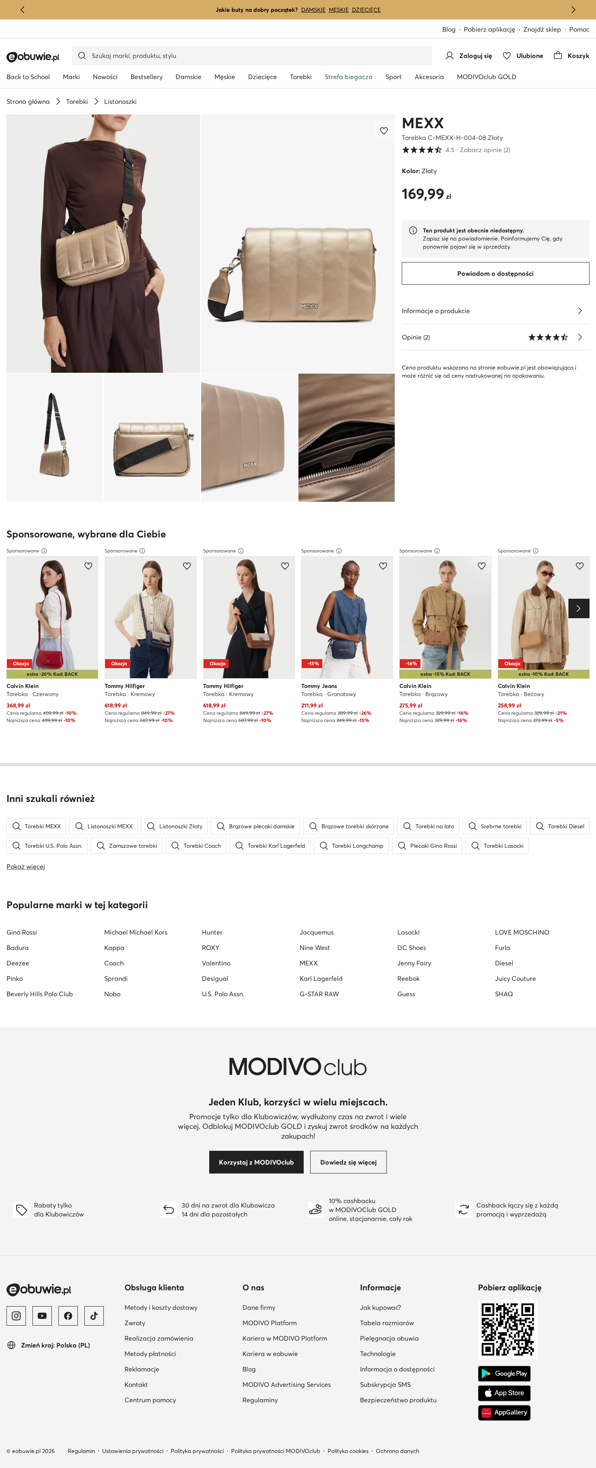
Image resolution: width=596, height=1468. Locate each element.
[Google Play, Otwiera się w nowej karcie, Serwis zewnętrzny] (504, 1374)
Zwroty (174, 1322)
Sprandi (116, 978)
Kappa (114, 948)
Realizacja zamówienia (180, 1338)
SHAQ (504, 994)
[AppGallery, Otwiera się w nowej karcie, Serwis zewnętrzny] (504, 1413)
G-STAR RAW (319, 994)
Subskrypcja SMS (416, 1384)
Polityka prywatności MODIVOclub (275, 1451)
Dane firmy (298, 1307)
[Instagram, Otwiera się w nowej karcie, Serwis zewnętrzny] (16, 1316)
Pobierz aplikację (493, 29)
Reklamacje (180, 1369)
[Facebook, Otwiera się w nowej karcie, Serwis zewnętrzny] (68, 1316)
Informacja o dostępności (416, 1369)
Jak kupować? (416, 1307)
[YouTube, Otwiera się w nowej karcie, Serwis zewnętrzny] (42, 1316)
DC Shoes (411, 948)
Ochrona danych (397, 1451)
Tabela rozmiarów (416, 1322)
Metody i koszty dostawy (180, 1307)
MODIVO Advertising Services (298, 1384)
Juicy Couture (515, 978)
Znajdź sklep (542, 29)
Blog (453, 29)
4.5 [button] (456, 150)
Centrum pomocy (180, 1399)
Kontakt (175, 1384)
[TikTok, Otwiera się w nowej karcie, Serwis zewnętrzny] (94, 1316)
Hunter (212, 932)
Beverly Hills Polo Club (39, 994)
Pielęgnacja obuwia (416, 1338)
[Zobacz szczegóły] (580, 310)
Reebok (408, 978)
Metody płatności (180, 1353)
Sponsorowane (22, 551)
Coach (114, 963)
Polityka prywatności (197, 1451)
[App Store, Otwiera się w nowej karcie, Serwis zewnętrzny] (504, 1393)
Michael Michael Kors (135, 932)
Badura (17, 948)
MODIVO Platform (298, 1322)
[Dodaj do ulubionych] (384, 130)
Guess (406, 994)
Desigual (215, 978)
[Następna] (573, 9)
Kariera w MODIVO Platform (298, 1338)
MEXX (423, 123)
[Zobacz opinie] (580, 337)
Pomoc (579, 29)
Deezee (17, 963)
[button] (103, 243)
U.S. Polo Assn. (223, 994)
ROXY (210, 948)
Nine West (315, 948)
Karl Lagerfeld (321, 978)
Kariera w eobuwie (298, 1353)
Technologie (416, 1353)
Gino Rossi (21, 932)
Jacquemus (317, 932)
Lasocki (408, 932)
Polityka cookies (348, 1451)
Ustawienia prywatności (132, 1451)
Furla (502, 948)
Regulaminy (298, 1399)
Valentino (216, 963)
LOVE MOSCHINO (522, 932)
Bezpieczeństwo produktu (416, 1399)
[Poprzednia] (22, 9)
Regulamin (81, 1451)
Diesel (504, 963)
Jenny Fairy (414, 963)
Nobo (112, 994)
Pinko (14, 978)
